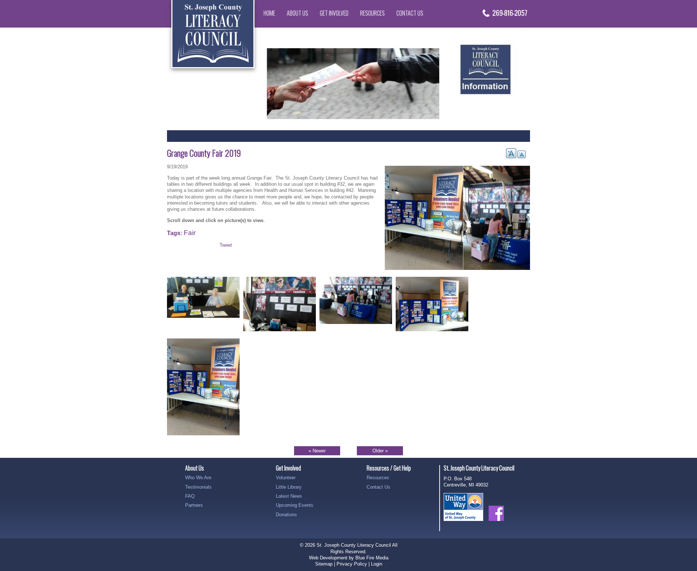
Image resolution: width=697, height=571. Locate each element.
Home (269, 13)
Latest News (289, 496)
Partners (194, 505)
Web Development (328, 557)
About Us (297, 13)
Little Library (289, 487)
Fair (190, 233)
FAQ (190, 496)
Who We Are (198, 477)
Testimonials (198, 487)
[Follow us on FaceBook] (496, 524)
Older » (380, 450)
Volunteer (285, 477)
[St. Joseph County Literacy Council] (212, 66)
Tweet (226, 245)
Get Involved (334, 13)
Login (376, 564)
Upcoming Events (294, 505)
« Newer (317, 450)
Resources (372, 13)
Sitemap (324, 564)
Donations (286, 514)
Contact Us (409, 13)
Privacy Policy (352, 564)
